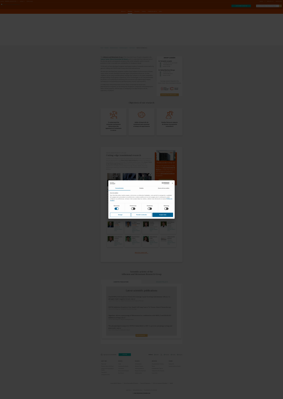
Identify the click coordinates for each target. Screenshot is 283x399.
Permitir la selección (141, 214)
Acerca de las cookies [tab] (163, 188)
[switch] (133, 208)
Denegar (120, 214)
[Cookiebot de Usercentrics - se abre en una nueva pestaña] (162, 183)
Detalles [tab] (141, 188)
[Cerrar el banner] (172, 183)
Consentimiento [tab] (119, 188)
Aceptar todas (162, 214)
